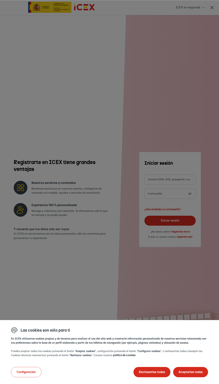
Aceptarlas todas (191, 372)
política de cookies (124, 355)
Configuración (26, 372)
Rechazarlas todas (152, 372)
